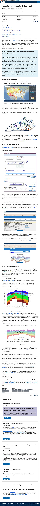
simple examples (34, 347)
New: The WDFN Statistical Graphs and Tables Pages (11, 30)
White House (23, 505)
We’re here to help (5, 36)
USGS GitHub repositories (6, 271)
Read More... (7, 417)
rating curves (12, 492)
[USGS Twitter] (32, 503)
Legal (9, 503)
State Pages (30, 135)
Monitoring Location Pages (8, 147)
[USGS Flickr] (36, 503)
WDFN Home (35, 139)
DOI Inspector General (16, 505)
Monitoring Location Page (20, 432)
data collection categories (7, 431)
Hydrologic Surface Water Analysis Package (11, 313)
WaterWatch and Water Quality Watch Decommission (11, 34)
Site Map (16, 503)
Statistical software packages (7, 32)
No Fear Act (28, 505)
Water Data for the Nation (29, 457)
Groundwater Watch (29, 46)
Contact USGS (21, 503)
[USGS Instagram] (38, 503)
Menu (38, 2)
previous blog (22, 140)
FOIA (31, 505)
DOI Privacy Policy (4, 503)
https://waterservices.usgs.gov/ (8, 455)
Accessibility (12, 503)
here (28, 235)
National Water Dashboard (32, 82)
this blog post (29, 349)
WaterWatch (15, 40)
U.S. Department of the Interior (6, 505)
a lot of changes (11, 427)
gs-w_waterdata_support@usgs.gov (9, 382)
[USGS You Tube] (37, 503)
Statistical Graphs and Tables (7, 29)
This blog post (13, 372)
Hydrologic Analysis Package (8, 280)
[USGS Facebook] (33, 503)
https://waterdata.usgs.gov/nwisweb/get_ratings (18, 494)
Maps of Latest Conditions (7, 27)
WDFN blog (8, 372)
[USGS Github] (34, 503)
